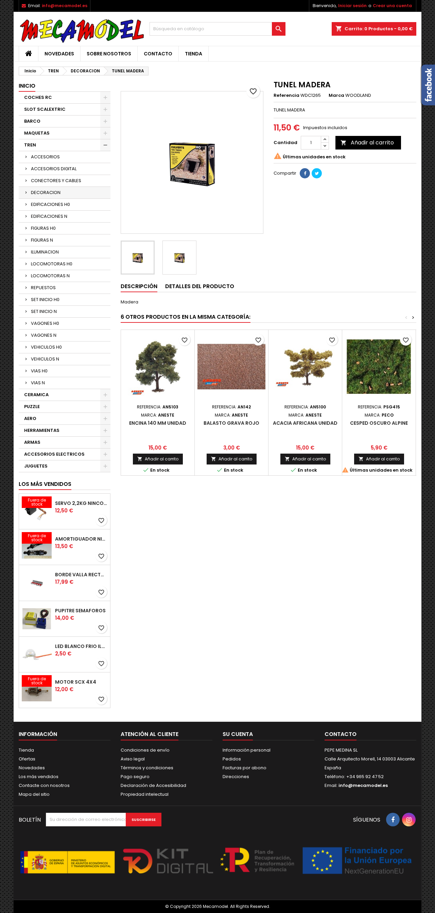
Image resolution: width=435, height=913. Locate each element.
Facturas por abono (244, 768)
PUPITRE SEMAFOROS (80, 610)
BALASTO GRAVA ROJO (231, 423)
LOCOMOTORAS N (50, 276)
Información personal (247, 750)
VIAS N (38, 383)
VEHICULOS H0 (46, 347)
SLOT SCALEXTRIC (45, 109)
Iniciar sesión (352, 5)
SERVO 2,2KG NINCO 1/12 (81, 503)
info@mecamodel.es (64, 5)
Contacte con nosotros (44, 785)
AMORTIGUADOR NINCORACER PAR (81, 539)
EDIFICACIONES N (49, 216)
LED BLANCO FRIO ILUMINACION (81, 646)
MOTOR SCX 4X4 (75, 682)
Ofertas (27, 759)
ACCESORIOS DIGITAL (53, 168)
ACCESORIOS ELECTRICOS (54, 454)
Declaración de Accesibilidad (153, 785)
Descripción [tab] (139, 286)
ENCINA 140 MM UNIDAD (157, 423)
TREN (30, 145)
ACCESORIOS (45, 157)
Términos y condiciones (147, 768)
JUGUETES (36, 466)
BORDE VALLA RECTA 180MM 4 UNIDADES (81, 574)
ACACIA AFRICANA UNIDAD (305, 423)
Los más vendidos (45, 484)
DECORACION (45, 192)
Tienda (193, 53)
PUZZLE (32, 406)
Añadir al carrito (367, 142)
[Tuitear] (317, 173)
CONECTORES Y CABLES (56, 180)
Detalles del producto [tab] (199, 286)
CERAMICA (36, 394)
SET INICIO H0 (45, 299)
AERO (30, 418)
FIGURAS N (42, 240)
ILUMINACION (45, 252)
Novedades (59, 53)
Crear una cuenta (392, 5)
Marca (336, 95)
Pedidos (232, 759)
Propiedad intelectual (145, 794)
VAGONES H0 (45, 323)
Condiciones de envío (145, 750)
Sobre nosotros (109, 53)
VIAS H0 (39, 371)
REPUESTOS (43, 287)
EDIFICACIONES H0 (50, 204)
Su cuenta (238, 734)
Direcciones (236, 776)
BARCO (32, 121)
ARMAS (32, 442)
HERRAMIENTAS (41, 430)
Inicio (27, 86)
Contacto (158, 53)
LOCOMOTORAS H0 (51, 264)
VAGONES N (43, 335)
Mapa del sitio (34, 794)
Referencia (286, 95)
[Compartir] (305, 173)
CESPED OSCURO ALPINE (379, 423)
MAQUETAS (37, 133)
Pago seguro (135, 776)
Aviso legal (133, 759)
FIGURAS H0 (43, 228)
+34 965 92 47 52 (364, 776)
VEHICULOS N (45, 359)
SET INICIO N (44, 311)
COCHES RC (38, 97)
